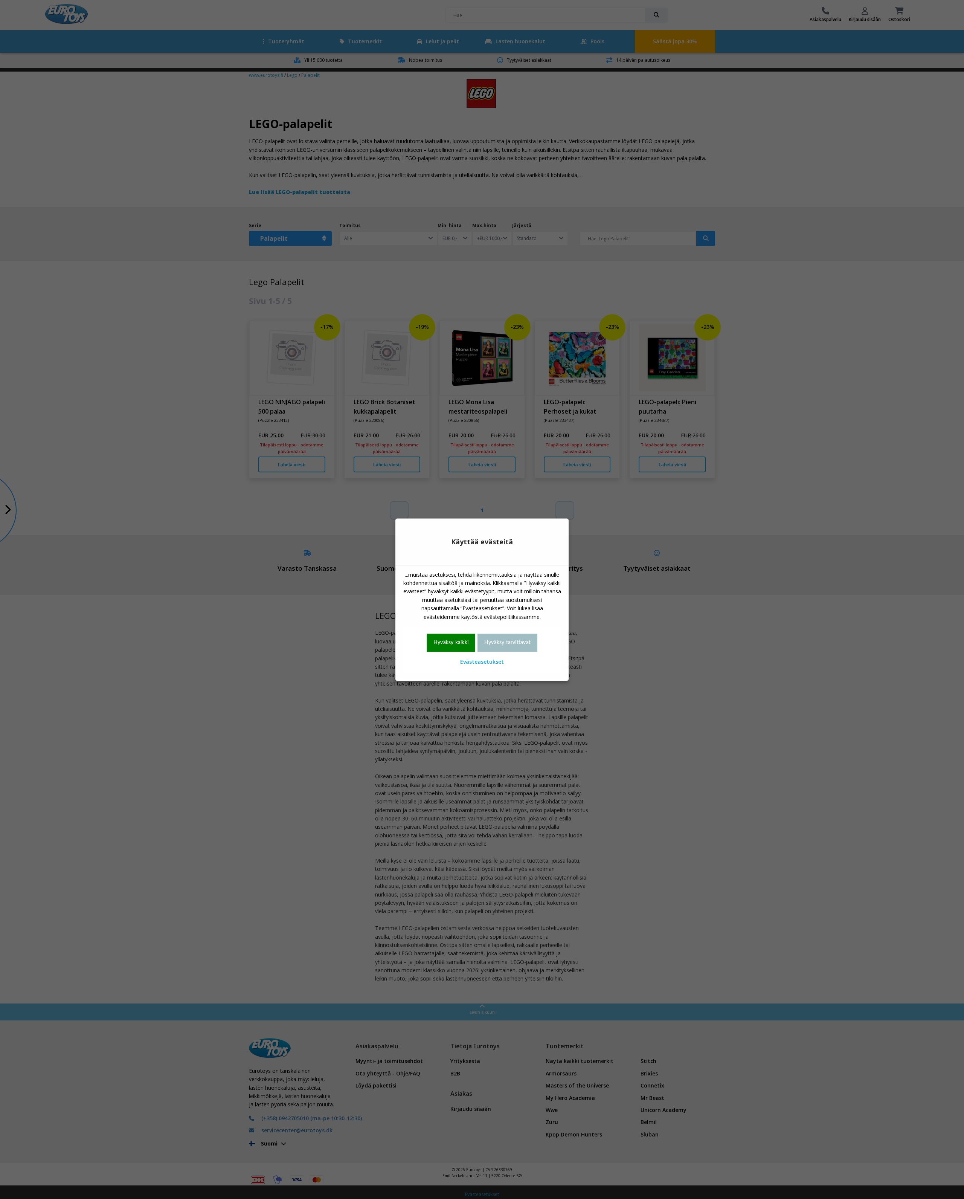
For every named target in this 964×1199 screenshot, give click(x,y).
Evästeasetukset (482, 662)
